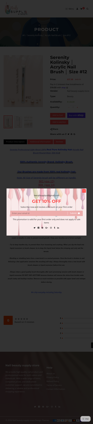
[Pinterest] (43, 227)
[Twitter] (35, 227)
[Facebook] (39, 227)
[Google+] (46, 227)
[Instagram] (51, 227)
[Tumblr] (55, 227)
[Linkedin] (58, 227)
